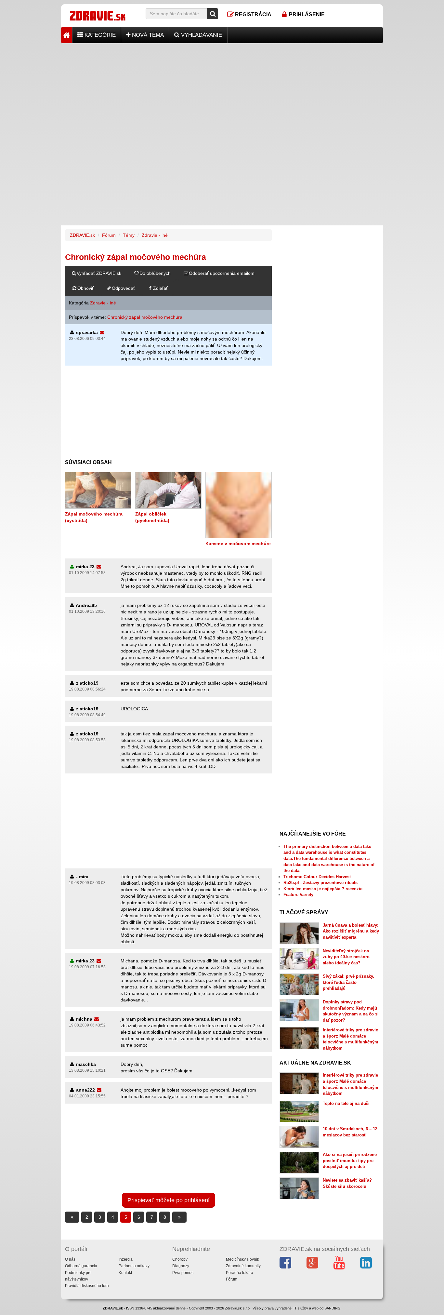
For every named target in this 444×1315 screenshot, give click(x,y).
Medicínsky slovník (242, 1259)
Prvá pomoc (182, 1272)
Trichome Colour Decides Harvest (317, 876)
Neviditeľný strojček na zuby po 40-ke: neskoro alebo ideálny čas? (346, 956)
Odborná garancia (81, 1266)
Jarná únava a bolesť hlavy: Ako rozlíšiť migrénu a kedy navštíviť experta (351, 931)
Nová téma (147, 35)
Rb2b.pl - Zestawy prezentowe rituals (320, 882)
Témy (129, 235)
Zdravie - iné (155, 235)
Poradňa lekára (239, 1272)
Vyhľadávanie (200, 35)
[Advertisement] (222, 88)
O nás (70, 1259)
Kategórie (99, 35)
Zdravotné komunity (243, 1266)
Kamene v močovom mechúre (238, 543)
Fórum (109, 235)
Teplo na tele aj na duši (346, 1103)
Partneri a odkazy (134, 1266)
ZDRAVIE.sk (82, 235)
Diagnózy (180, 1266)
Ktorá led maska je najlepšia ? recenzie (322, 888)
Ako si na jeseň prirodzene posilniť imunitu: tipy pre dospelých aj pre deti (350, 1160)
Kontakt (125, 1272)
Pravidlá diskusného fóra (87, 1285)
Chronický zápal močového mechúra (144, 317)
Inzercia (126, 1259)
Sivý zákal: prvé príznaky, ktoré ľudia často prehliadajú (348, 982)
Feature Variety (298, 894)
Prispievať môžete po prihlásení (168, 1200)
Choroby (180, 1259)
